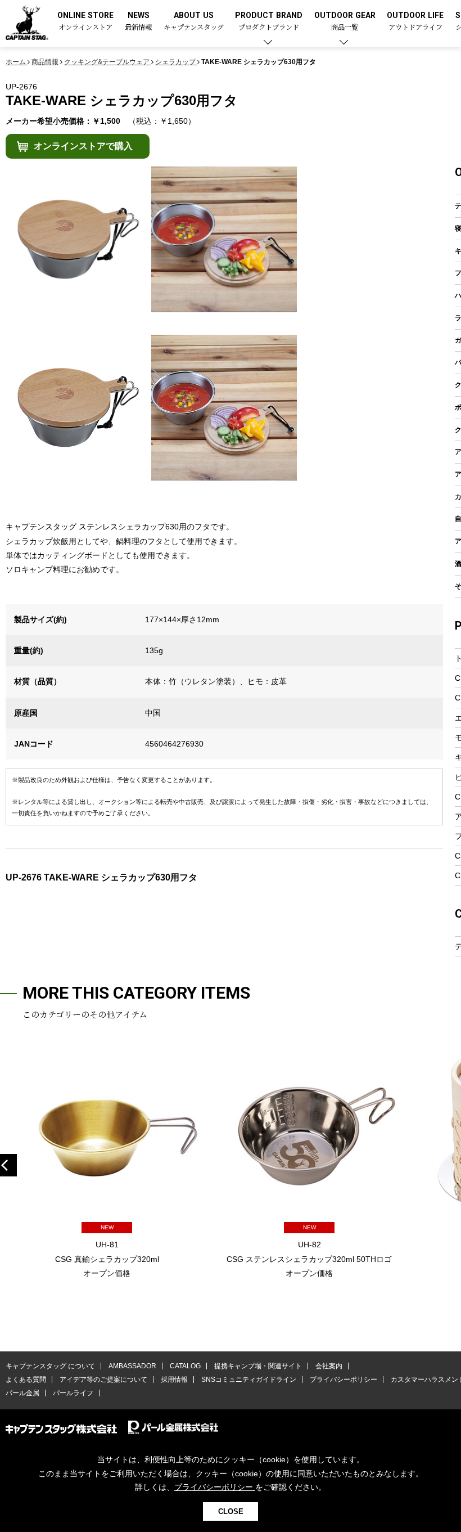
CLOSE (230, 1511)
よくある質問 (26, 1379)
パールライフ (73, 1393)
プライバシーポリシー (343, 1379)
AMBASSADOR (132, 1366)
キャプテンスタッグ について (50, 1366)
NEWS (138, 21)
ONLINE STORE (85, 21)
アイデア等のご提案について (103, 1379)
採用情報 (174, 1379)
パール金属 (22, 1393)
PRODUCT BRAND (268, 21)
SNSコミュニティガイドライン (248, 1379)
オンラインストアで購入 (83, 146)
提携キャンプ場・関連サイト (258, 1366)
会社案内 (328, 1366)
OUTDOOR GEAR (345, 21)
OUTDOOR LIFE (415, 21)
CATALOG (185, 1366)
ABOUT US (194, 21)
